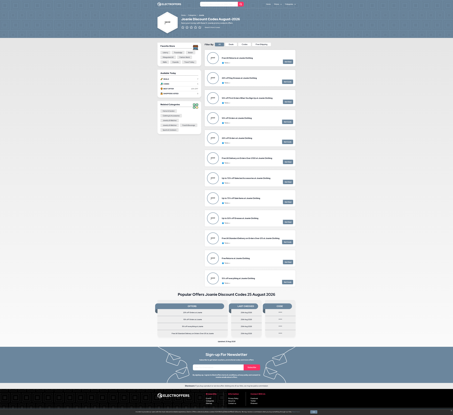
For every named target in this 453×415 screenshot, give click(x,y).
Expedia (175, 62)
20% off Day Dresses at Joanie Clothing (239, 78)
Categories (289, 4)
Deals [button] (231, 44)
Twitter (253, 401)
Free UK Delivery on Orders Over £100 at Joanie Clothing (247, 158)
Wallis (165, 62)
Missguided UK (168, 57)
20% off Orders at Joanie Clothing (237, 138)
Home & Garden (169, 111)
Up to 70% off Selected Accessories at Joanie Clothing (246, 178)
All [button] (219, 44)
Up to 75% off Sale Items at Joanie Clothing (241, 198)
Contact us (232, 403)
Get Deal (288, 62)
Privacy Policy (233, 398)
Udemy (165, 52)
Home (268, 4)
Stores (276, 4)
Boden (190, 52)
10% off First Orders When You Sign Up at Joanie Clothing (247, 98)
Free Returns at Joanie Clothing (236, 258)
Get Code (287, 82)
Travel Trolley (189, 62)
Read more (296, 412)
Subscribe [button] (252, 367)
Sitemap (209, 403)
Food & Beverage (188, 125)
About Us (231, 401)
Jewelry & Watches (169, 120)
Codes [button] (244, 44)
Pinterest (254, 403)
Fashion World (185, 57)
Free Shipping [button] (261, 44)
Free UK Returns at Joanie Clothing (237, 58)
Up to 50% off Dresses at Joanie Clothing (240, 218)
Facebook (254, 398)
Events (208, 398)
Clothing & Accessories (171, 116)
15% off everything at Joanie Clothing (238, 278)
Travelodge (178, 52)
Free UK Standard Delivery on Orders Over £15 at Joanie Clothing (250, 238)
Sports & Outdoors (169, 130)
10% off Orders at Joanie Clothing (237, 118)
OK (314, 412)
